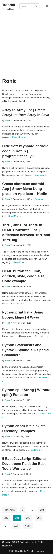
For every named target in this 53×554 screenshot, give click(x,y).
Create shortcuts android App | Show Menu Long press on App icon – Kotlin (24, 189)
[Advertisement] (26, 49)
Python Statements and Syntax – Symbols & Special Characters (25, 350)
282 (42, 510)
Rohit (7, 120)
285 (28, 518)
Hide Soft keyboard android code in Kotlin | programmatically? (25, 151)
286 (39, 518)
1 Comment (38, 199)
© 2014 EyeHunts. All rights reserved (26, 551)
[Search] (36, 6)
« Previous (9, 510)
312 (16, 526)
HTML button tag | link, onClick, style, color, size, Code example (23, 276)
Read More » (18, 137)
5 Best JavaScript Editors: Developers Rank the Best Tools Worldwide (24, 464)
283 (6, 518)
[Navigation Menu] (47, 6)
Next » (28, 526)
